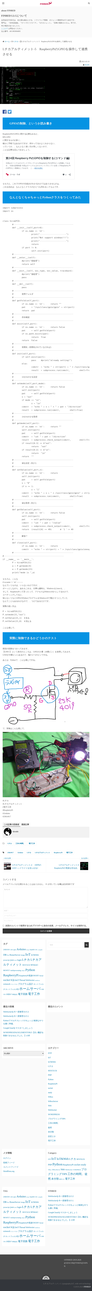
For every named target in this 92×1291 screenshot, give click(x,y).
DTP (50, 1053)
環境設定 (14, 994)
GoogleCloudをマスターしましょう (18, 1028)
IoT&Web (35, 955)
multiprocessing (15, 970)
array (27, 949)
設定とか (52, 1136)
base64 (32, 950)
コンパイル (14, 984)
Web (50, 1106)
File (8, 955)
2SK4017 (10, 852)
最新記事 (25, 824)
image (23, 955)
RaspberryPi (58, 852)
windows (37, 980)
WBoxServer (53, 1101)
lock (15, 960)
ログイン (7, 1158)
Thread (22, 980)
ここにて (4, 28)
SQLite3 (15, 980)
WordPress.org (8, 1171)
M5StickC (34, 965)
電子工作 (32, 843)
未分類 (51, 1132)
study (50, 1093)
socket (6, 979)
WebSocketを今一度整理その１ (16, 1016)
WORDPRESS (54, 1114)
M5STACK (26, 965)
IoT (28, 954)
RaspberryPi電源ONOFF (29, 975)
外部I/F (9, 994)
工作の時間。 (20, 843)
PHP (50, 1075)
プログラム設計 (25, 984)
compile (40, 949)
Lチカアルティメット (42, 852)
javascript (6, 960)
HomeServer (14, 955)
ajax (14, 950)
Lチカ (10, 843)
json (12, 960)
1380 (11, 949)
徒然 (50, 1127)
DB (4, 954)
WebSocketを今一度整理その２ (16, 1012)
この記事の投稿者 (11, 824)
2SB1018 (6, 950)
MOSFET (6, 970)
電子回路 (23, 994)
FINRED (87, 1287)
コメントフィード (11, 1167)
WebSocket (30, 980)
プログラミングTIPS (56, 1119)
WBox (50, 1097)
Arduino (20, 852)
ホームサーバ (30, 989)
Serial (41, 976)
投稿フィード (9, 1163)
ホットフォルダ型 (12, 989)
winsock (6, 984)
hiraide (87, 65)
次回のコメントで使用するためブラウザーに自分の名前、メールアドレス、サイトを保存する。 (46, 926)
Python (30, 970)
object (23, 970)
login (19, 960)
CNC (36, 949)
